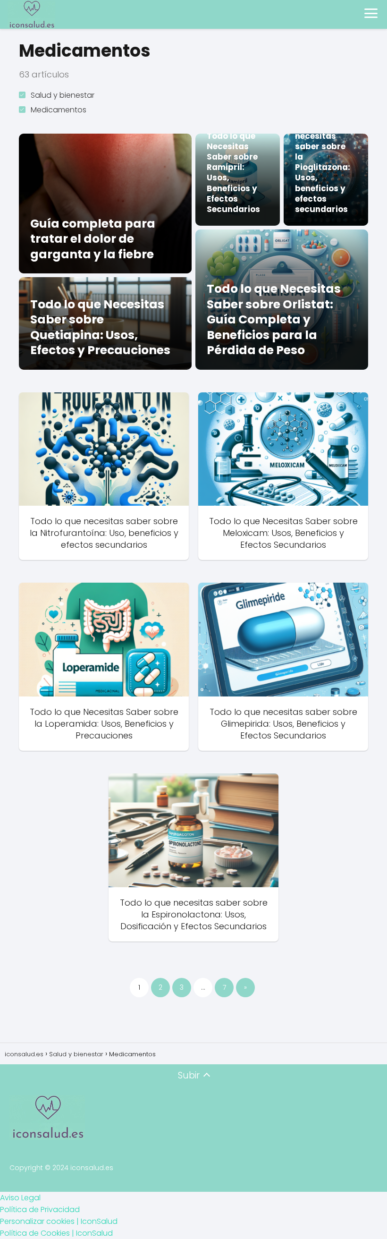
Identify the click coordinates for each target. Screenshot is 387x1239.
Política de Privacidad (40, 1209)
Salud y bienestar (62, 95)
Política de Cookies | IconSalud (56, 1233)
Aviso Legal (20, 1197)
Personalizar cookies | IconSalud (59, 1221)
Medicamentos (58, 109)
